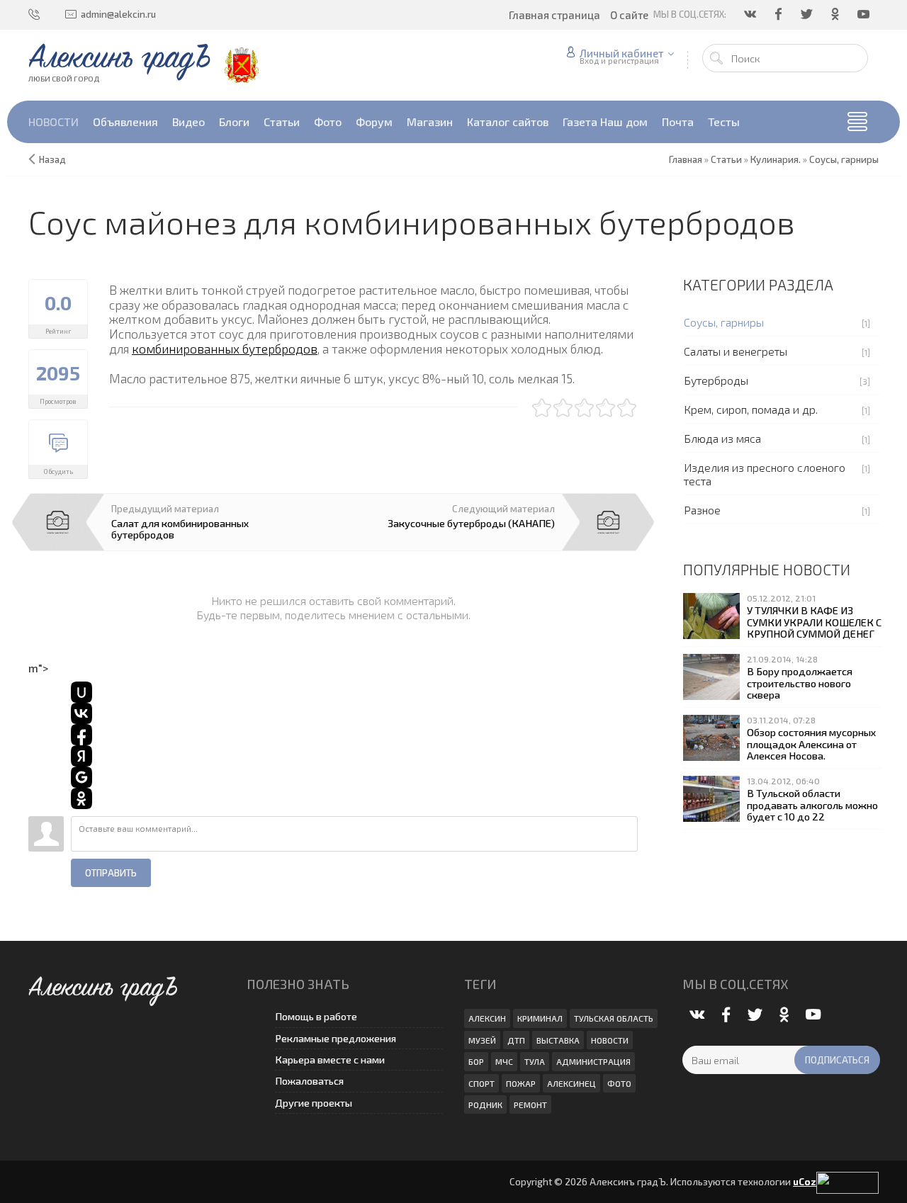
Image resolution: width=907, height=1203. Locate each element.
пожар (521, 1083)
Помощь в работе (316, 1016)
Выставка (558, 1040)
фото (619, 1083)
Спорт (481, 1083)
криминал (540, 1018)
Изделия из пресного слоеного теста (764, 474)
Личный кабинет (622, 53)
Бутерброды (716, 380)
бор (476, 1061)
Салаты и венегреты (735, 351)
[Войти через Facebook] (81, 734)
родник (485, 1104)
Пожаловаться (309, 1081)
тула (534, 1061)
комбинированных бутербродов (224, 348)
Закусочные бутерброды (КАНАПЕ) (471, 523)
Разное (702, 509)
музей (482, 1040)
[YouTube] (864, 14)
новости (610, 1040)
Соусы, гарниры (724, 322)
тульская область (613, 1018)
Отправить (111, 873)
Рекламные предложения (335, 1038)
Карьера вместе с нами (330, 1060)
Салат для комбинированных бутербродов (180, 528)
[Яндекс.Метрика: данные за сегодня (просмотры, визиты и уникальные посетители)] (847, 1183)
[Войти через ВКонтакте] (81, 713)
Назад (52, 159)
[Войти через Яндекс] (81, 756)
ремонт (530, 1104)
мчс (504, 1061)
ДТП (516, 1040)
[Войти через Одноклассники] (81, 798)
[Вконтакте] (751, 14)
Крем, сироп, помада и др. (751, 409)
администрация (593, 1061)
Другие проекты (313, 1103)
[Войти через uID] (81, 692)
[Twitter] (808, 14)
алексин (487, 1018)
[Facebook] (779, 14)
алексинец (571, 1083)
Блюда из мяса (722, 438)
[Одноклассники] (836, 14)
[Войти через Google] (81, 777)
